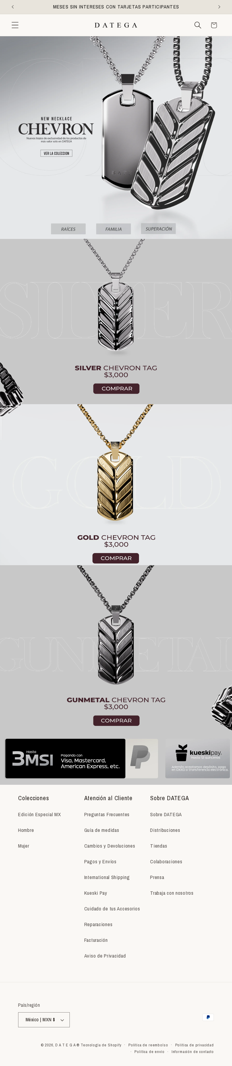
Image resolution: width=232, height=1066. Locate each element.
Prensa (157, 877)
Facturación (96, 940)
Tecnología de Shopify (101, 1045)
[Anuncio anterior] (12, 7)
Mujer (23, 845)
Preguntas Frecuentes (107, 814)
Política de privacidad (194, 1045)
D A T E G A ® (67, 1045)
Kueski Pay (95, 893)
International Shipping (107, 877)
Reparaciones (98, 924)
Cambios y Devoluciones (109, 845)
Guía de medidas (101, 830)
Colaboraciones (166, 861)
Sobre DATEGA (166, 814)
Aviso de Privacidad (105, 955)
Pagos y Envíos (100, 861)
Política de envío (149, 1051)
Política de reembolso (148, 1045)
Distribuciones (165, 830)
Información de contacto (193, 1051)
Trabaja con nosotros (171, 893)
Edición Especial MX (39, 814)
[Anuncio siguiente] (219, 7)
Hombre (26, 830)
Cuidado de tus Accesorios (112, 908)
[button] (15, 25)
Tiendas (158, 845)
